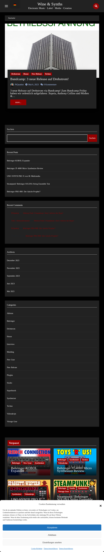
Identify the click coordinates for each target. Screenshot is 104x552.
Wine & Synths (50, 4)
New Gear (11, 360)
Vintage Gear (12, 422)
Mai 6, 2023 (33, 84)
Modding (10, 352)
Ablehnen (52, 535)
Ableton (10, 313)
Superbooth (11, 391)
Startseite (11, 18)
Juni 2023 (11, 284)
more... (18, 102)
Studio (9, 383)
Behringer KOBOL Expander (18, 161)
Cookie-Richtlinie (36, 549)
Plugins (10, 375)
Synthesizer (11, 398)
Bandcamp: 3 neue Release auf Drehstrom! (39, 79)
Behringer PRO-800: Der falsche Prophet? (23, 192)
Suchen (10, 129)
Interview (10, 344)
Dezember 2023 (13, 260)
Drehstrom (15, 74)
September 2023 (13, 276)
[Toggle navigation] (6, 6)
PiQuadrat (19, 84)
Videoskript (11, 414)
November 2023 (13, 268)
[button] (99, 504)
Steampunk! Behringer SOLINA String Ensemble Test (28, 184)
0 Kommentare (50, 84)
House (25, 74)
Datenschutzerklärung (51, 549)
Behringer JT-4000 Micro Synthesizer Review (25, 168)
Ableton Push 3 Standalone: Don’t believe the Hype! (43, 213)
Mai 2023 (10, 291)
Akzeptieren (52, 527)
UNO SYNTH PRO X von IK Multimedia (23, 176)
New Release (37, 74)
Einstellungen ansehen (52, 542)
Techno (48, 74)
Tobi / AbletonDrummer (20, 221)
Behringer (11, 321)
